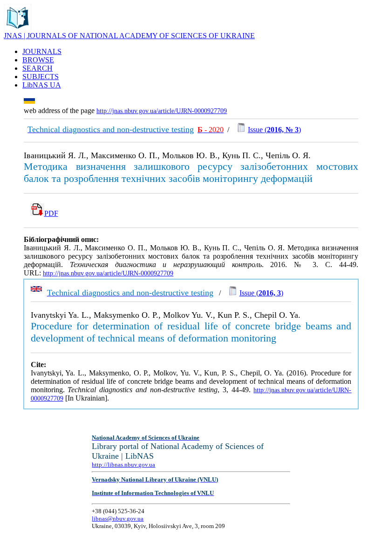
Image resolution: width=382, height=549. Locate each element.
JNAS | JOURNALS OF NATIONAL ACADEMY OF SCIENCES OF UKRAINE (129, 36)
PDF (51, 213)
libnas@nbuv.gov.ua (117, 518)
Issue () (274, 130)
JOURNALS (41, 51)
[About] (18, 29)
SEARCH (37, 68)
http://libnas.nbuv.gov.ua (123, 464)
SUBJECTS (40, 76)
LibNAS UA (41, 85)
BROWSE (38, 60)
